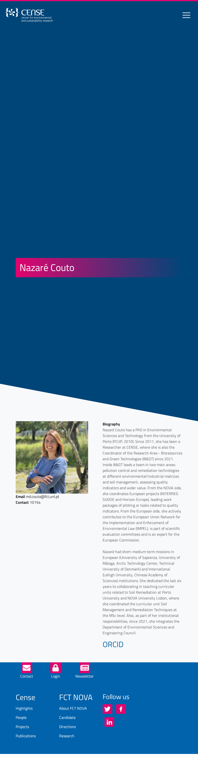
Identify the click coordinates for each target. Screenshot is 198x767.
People (21, 717)
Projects (22, 727)
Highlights (24, 708)
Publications (26, 736)
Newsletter (84, 676)
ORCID (113, 644)
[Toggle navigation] (186, 15)
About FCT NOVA (73, 708)
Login (55, 676)
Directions (67, 727)
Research (66, 736)
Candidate (67, 717)
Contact (26, 676)
